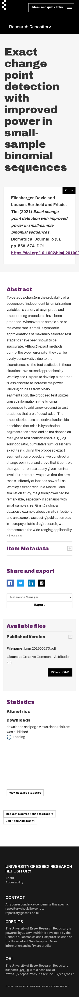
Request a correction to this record (29, 813)
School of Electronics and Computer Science (36, 937)
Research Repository (30, 26)
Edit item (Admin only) (20, 820)
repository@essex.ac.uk (22, 913)
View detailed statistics (25, 792)
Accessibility (14, 882)
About (9, 878)
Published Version (26, 637)
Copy (67, 189)
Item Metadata (28, 548)
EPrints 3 (28, 933)
